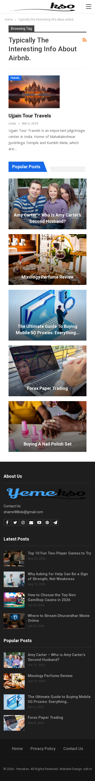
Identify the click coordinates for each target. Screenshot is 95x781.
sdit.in (87, 769)
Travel (15, 78)
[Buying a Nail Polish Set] (47, 426)
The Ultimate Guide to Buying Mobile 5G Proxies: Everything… (47, 329)
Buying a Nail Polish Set (48, 444)
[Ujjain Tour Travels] (34, 91)
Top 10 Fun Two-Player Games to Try (59, 553)
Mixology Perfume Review (47, 277)
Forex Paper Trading (47, 388)
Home (17, 748)
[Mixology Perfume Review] (47, 259)
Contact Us (73, 748)
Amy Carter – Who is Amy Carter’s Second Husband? (47, 218)
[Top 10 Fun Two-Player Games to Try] (14, 558)
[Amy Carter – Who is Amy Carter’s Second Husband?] (47, 203)
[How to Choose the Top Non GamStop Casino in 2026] (14, 600)
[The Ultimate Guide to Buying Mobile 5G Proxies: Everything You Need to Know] (47, 315)
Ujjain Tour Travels (30, 116)
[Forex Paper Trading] (47, 370)
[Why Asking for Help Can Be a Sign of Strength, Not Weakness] (14, 579)
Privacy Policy (43, 748)
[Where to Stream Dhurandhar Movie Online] (14, 621)
